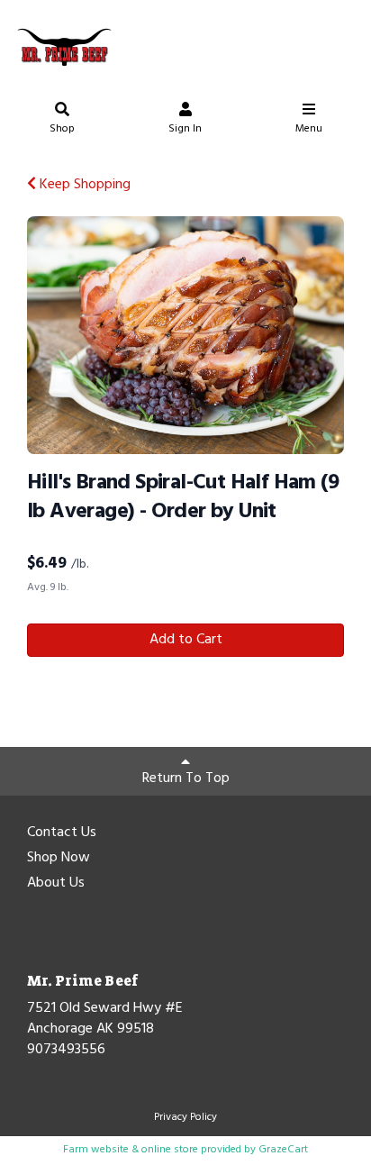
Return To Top (186, 778)
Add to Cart (185, 639)
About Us (56, 884)
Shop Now (58, 858)
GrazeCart (283, 1150)
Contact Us (61, 833)
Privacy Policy (185, 1117)
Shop (62, 129)
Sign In (185, 129)
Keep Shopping (83, 184)
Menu (308, 129)
